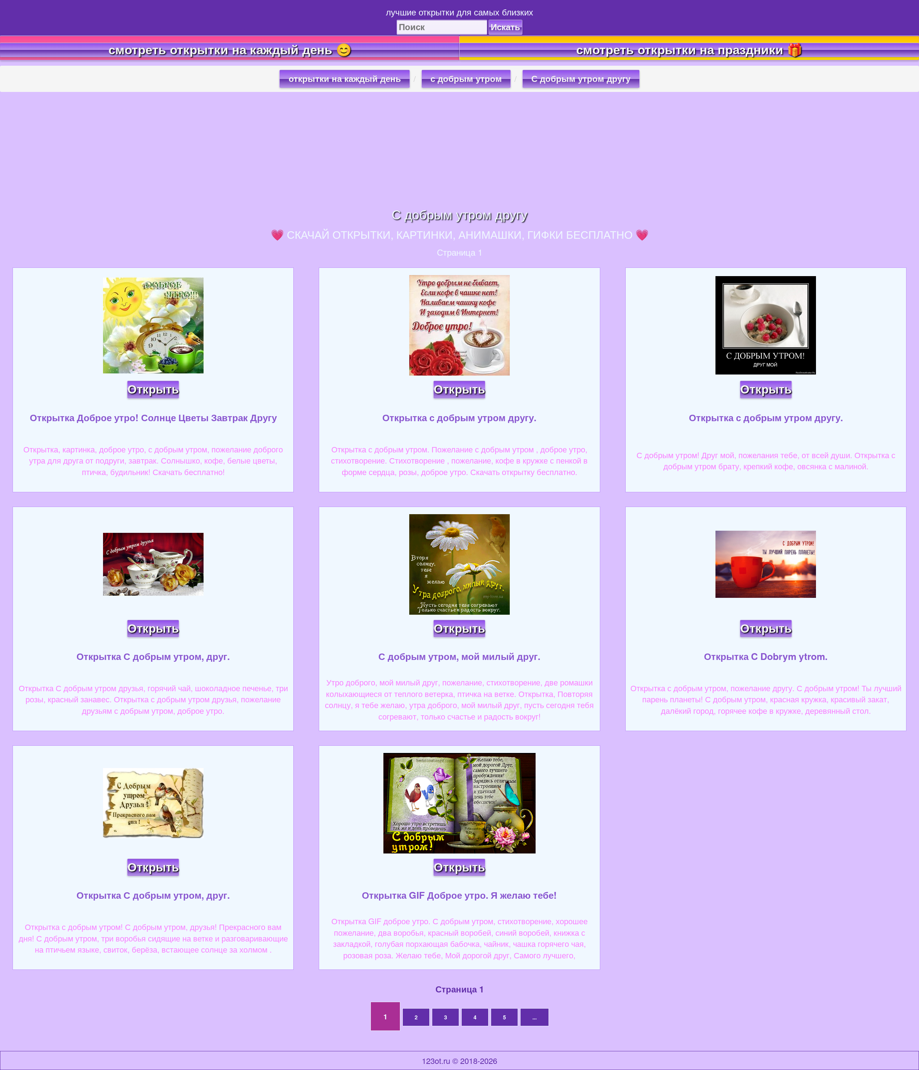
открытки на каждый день (345, 79)
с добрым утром (466, 79)
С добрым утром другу (580, 79)
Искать (505, 27)
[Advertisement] (459, 149)
